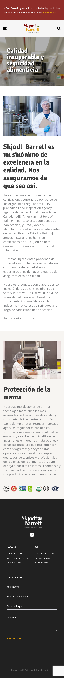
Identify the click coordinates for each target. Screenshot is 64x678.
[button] (59, 28)
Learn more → (51, 12)
